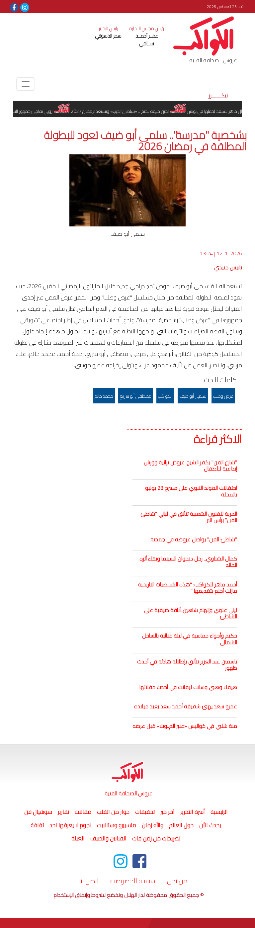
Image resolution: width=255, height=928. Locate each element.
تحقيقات (145, 811)
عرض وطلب (223, 396)
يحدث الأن (210, 825)
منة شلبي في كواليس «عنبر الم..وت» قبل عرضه (184, 726)
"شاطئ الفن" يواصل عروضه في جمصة (193, 539)
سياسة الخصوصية (132, 881)
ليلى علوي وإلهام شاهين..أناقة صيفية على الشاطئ (190, 613)
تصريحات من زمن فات (156, 838)
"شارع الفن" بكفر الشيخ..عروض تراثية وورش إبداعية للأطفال (190, 465)
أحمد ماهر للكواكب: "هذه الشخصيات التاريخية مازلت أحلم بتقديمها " (187, 587)
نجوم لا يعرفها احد (70, 825)
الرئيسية (218, 811)
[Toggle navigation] (25, 84)
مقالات (83, 811)
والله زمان (152, 825)
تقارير (63, 811)
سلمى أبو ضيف (193, 396)
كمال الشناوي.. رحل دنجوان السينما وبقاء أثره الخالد (188, 561)
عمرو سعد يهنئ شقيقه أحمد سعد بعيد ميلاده (185, 706)
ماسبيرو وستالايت (116, 825)
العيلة (78, 838)
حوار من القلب (113, 811)
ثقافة (37, 825)
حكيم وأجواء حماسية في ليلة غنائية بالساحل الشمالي (189, 639)
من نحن (177, 881)
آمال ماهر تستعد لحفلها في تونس (224, 111)
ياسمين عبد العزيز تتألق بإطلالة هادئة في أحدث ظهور (187, 664)
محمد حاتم (104, 396)
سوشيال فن (38, 811)
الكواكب (165, 396)
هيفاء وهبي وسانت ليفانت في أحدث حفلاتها (188, 687)
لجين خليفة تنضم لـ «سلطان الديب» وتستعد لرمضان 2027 (127, 111)
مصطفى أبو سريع (135, 396)
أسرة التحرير (192, 811)
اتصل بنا (89, 881)
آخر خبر (167, 811)
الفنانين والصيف (108, 838)
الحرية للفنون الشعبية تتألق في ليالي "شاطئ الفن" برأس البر (188, 517)
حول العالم (181, 825)
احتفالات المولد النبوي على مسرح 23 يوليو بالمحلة (191, 491)
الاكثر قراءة (218, 439)
